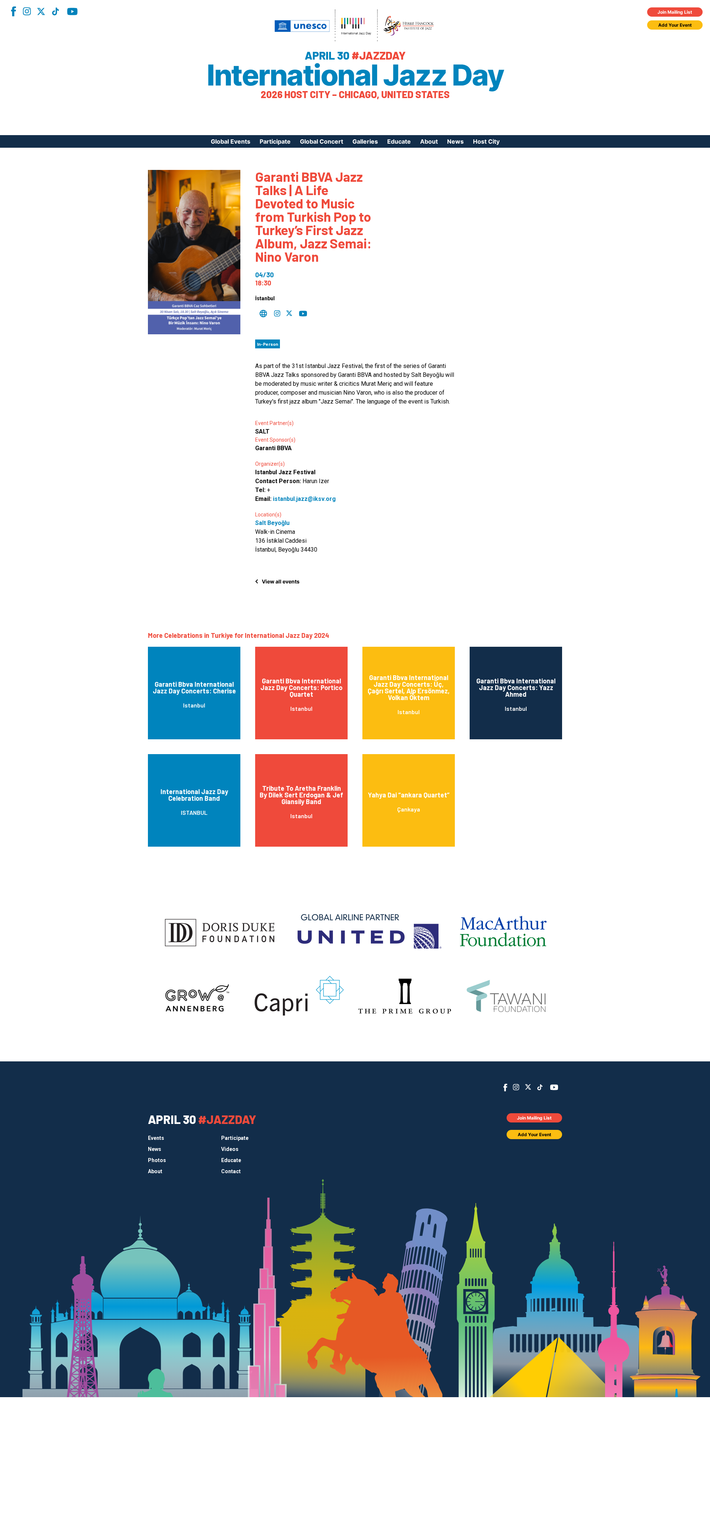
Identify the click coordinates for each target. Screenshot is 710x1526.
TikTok (55, 11)
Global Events (230, 141)
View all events (281, 581)
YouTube (72, 11)
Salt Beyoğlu (272, 522)
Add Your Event (675, 25)
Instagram (26, 11)
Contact (231, 1171)
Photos (157, 1160)
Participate (275, 141)
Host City (486, 141)
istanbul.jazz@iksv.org (304, 498)
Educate (399, 141)
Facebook (13, 11)
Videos (230, 1149)
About (429, 141)
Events (156, 1138)
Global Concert (321, 141)
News (455, 141)
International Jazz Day (355, 75)
